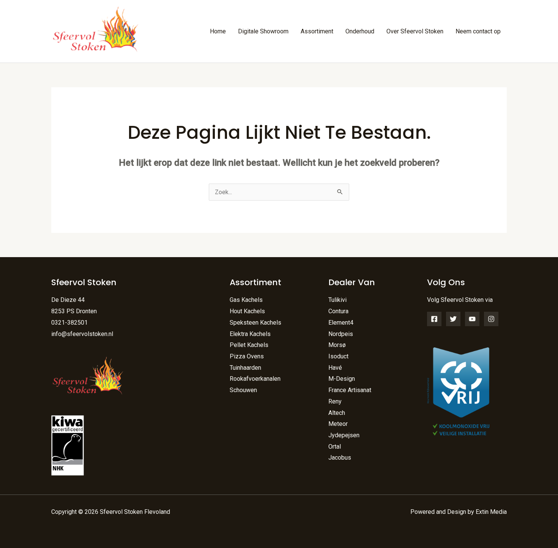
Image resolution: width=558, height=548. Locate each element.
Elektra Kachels (250, 334)
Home (218, 31)
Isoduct (338, 356)
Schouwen (243, 390)
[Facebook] (434, 319)
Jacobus (339, 457)
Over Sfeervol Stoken (414, 31)
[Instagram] (491, 319)
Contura (338, 311)
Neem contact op (478, 31)
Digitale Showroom (263, 31)
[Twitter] (453, 319)
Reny (335, 401)
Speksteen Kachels (255, 322)
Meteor (338, 423)
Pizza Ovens (247, 356)
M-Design (341, 378)
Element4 (340, 322)
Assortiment (317, 31)
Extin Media (491, 511)
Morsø (337, 345)
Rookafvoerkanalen (255, 378)
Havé (335, 367)
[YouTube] (472, 319)
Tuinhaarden (245, 367)
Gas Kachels (246, 299)
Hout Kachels (247, 311)
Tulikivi (337, 299)
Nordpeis (340, 334)
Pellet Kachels (249, 345)
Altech (336, 412)
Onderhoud (359, 31)
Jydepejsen (343, 435)
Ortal (334, 446)
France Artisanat (349, 390)
